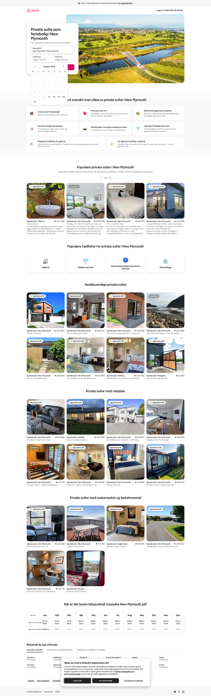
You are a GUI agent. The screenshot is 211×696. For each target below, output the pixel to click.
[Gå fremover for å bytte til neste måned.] (63, 66)
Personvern (48, 692)
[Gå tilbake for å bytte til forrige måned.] (35, 66)
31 (35, 102)
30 (64, 97)
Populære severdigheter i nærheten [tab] (91, 650)
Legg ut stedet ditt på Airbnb (169, 10)
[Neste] (110, 178)
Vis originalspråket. (125, 3)
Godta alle (77, 681)
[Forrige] (101, 178)
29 (59, 97)
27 (49, 97)
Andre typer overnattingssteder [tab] (60, 650)
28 (54, 97)
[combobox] (52, 50)
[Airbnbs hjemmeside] (33, 10)
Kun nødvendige (105, 681)
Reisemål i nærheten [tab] (35, 650)
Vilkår (57, 692)
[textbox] (42, 59)
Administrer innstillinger (133, 681)
